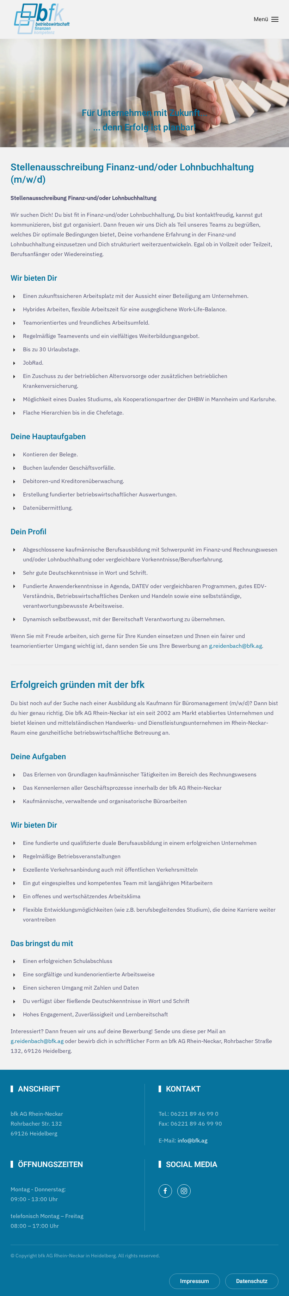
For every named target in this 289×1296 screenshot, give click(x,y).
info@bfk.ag (192, 1140)
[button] (266, 19)
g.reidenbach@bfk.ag (235, 645)
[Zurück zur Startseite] (42, 19)
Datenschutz (252, 1281)
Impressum (194, 1281)
